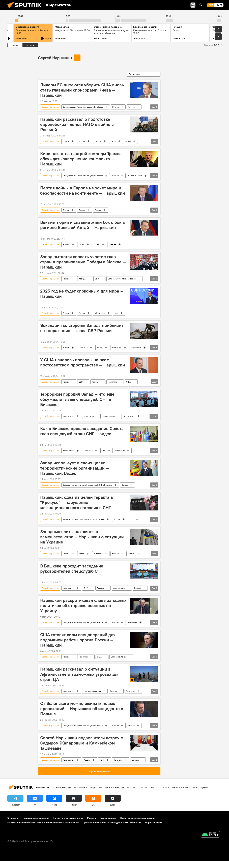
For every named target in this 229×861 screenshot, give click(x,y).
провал (95, 382)
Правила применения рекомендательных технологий (112, 822)
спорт (143, 787)
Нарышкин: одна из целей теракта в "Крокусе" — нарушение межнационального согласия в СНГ (76, 502)
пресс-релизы (108, 817)
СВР (97, 278)
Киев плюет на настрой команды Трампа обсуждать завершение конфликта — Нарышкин (81, 159)
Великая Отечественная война (122, 278)
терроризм (89, 416)
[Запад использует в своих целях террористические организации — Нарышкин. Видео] (144, 468)
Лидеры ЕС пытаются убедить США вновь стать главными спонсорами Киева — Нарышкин (82, 90)
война (128, 141)
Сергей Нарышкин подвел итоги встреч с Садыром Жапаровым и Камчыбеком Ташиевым (81, 743)
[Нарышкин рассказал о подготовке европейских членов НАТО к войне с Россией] (144, 124)
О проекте (13, 817)
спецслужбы (109, 416)
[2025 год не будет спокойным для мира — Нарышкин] (144, 296)
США (128, 382)
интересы (98, 553)
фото (165, 787)
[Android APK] (210, 834)
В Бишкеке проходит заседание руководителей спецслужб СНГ (71, 568)
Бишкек (100, 588)
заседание (120, 450)
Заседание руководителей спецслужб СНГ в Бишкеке (87, 485)
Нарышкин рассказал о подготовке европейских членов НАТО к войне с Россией (77, 124)
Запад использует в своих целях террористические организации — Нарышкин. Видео (74, 468)
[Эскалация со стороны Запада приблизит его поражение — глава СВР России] (144, 331)
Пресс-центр (200, 787)
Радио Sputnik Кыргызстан (107, 787)
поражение (136, 347)
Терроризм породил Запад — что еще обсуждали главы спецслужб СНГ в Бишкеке (77, 399)
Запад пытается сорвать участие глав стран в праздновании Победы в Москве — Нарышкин (83, 262)
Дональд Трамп (135, 175)
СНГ (104, 450)
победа (82, 278)
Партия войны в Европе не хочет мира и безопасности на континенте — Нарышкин (82, 190)
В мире (115, 107)
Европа (98, 141)
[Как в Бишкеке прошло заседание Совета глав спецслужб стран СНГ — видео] (144, 434)
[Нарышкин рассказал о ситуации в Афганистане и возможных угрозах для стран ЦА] (144, 674)
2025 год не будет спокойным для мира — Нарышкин (81, 293)
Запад (99, 347)
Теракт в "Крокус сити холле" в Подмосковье (83, 519)
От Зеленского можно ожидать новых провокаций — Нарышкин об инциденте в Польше (81, 708)
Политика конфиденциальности (137, 817)
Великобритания (118, 656)
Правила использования (36, 817)
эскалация (116, 347)
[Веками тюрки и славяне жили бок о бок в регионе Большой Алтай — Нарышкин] (144, 228)
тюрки (96, 244)
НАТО (113, 141)
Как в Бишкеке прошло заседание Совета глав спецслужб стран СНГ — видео (82, 431)
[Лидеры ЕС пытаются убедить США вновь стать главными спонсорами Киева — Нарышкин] (144, 90)
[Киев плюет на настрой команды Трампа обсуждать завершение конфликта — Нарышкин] (144, 159)
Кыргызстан (68, 416)
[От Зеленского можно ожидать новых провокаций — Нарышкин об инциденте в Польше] (144, 709)
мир (116, 313)
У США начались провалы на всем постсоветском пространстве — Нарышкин (82, 362)
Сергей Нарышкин (55, 57)
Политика (83, 347)
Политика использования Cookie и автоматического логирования (43, 822)
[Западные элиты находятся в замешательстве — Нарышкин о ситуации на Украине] (144, 537)
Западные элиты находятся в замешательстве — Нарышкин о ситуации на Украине (82, 537)
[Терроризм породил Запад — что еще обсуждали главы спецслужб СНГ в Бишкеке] (144, 399)
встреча (135, 760)
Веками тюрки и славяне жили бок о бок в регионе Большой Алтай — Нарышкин (82, 225)
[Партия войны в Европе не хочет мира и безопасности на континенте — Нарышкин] (144, 193)
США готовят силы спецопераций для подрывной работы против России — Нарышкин (78, 640)
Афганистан (129, 416)
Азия (102, 760)
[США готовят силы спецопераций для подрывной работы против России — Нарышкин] (144, 640)
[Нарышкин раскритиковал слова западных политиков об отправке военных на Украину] (144, 606)
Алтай (81, 244)
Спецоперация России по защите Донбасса (83, 107)
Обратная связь (153, 822)
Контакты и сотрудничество (68, 817)
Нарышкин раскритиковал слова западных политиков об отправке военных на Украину (83, 605)
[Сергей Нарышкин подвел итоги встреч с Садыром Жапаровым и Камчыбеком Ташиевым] (144, 743)
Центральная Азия (92, 691)
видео (155, 787)
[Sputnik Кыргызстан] (26, 9)
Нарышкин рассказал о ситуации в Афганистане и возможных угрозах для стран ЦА (80, 674)
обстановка (100, 313)
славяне (112, 244)
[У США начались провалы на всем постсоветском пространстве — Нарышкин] (144, 365)
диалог (115, 553)
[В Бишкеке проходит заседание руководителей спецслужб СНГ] (144, 571)
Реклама (91, 817)
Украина (131, 553)
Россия (131, 107)
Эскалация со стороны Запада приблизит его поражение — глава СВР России (81, 328)
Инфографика (181, 787)
